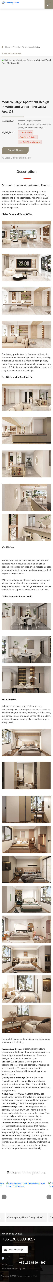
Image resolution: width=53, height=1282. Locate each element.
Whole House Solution (11, 53)
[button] (4, 1197)
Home (7, 47)
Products (16, 47)
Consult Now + (15, 150)
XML (35, 1276)
